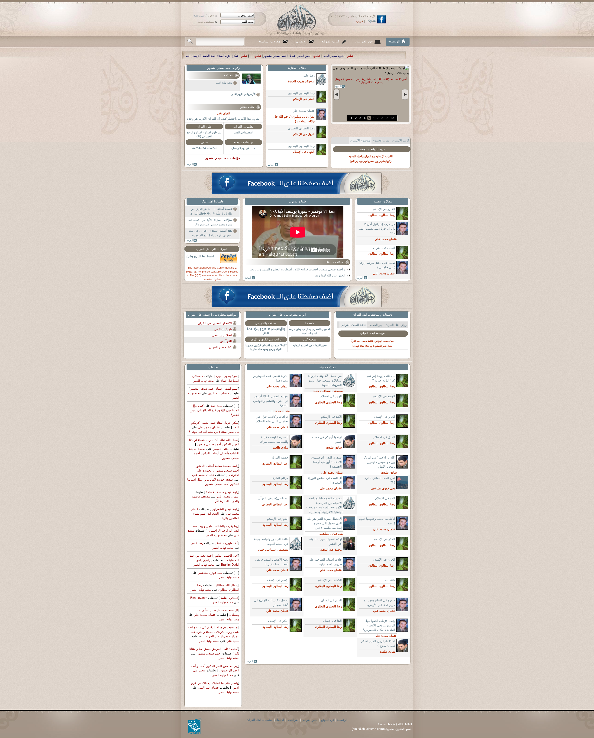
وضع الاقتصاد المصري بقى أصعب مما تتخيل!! (271, 562)
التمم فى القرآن (331, 600)
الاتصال (301, 41)
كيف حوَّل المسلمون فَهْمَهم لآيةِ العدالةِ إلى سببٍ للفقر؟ (214, 410)
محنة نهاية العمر (224, 82)
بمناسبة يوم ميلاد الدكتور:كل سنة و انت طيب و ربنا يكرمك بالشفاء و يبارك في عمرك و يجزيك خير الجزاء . (213, 632)
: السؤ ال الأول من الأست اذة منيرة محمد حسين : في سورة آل (210, 222)
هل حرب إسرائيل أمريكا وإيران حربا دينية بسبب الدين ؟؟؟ (376, 228)
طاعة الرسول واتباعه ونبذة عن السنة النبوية (271, 541)
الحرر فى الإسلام (384, 416)
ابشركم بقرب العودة (379, 148)
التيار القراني (310, 720)
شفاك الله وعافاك (226, 585)
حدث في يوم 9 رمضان (243, 148)
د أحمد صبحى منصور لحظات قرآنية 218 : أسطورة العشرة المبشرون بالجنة (297, 269)
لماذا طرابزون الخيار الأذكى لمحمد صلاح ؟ (377, 643)
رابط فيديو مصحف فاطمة (221, 492)
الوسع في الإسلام (384, 396)
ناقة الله (390, 580)
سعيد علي (232, 641)
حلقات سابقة (334, 262)
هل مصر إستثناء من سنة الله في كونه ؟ (214, 431)
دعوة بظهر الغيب (226, 376)
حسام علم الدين (218, 393)
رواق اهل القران (396, 325)
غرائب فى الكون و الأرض (266, 339)
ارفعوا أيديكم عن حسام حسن (327, 439)
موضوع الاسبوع (360, 140)
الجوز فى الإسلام (277, 518)
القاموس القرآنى (243, 126)
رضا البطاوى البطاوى (301, 93)
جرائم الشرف (279, 478)
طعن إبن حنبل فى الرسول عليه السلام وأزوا (372, 345)
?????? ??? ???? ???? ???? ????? (192, 164)
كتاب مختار (247, 107)
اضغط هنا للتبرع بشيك (200, 256)
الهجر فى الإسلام (331, 396)
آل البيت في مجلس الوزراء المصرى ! (324, 480)
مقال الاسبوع (381, 140)
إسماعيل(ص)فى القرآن (273, 498)
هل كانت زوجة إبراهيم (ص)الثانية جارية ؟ (381, 378)
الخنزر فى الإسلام (384, 209)
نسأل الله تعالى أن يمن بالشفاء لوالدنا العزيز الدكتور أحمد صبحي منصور (233, 56)
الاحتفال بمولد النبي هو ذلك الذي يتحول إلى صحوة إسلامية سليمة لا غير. (324, 523)
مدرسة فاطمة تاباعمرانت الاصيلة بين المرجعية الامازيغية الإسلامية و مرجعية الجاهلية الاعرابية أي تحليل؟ (324, 505)
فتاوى (204, 142)
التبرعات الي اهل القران (212, 249)
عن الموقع (327, 720)
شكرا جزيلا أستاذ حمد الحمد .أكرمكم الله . (318, 56)
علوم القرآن (204, 126)
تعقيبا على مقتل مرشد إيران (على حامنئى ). (377, 265)
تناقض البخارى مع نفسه (372, 341)
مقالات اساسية (269, 41)
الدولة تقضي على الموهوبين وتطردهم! (270, 378)
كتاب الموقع (330, 41)
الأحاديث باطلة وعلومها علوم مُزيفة (377, 521)
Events (309, 323)
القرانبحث (293, 720)
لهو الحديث (375, 325)
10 (392, 118)
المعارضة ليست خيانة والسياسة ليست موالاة (273, 439)
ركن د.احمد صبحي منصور (223, 68)
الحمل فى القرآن (384, 248)
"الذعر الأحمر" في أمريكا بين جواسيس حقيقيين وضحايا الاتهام (379, 462)
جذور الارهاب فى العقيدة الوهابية (310, 345)
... (358, 56)
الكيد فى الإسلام (331, 416)
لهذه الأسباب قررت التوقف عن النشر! (325, 541)
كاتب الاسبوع (400, 140)
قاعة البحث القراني (353, 325)
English (371, 21)
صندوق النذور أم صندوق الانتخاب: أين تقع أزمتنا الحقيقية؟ (326, 462)
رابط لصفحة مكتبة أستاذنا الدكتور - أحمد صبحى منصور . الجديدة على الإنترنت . (216, 470)
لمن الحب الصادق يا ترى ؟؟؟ (379, 480)
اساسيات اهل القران (260, 720)
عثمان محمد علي (304, 110)
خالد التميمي (220, 449)
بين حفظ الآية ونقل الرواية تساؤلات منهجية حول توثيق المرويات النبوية (325, 380)
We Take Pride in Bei (204, 148)
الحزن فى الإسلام (384, 559)
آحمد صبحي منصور (208, 653)
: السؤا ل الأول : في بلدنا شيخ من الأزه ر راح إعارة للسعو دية (210, 233)
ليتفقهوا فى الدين (243, 132)
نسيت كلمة (199, 15)
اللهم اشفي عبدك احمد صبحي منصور (394, 56)
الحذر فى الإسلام (384, 539)
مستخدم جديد (206, 21)
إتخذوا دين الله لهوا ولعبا (329, 275)
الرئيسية (394, 41)
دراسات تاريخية (243, 142)
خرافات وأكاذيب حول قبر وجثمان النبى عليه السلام (272, 419)
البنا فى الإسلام (332, 620)
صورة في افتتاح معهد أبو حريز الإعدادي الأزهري (379, 603)
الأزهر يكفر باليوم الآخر (243, 94)
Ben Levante (198, 598)
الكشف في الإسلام (330, 580)
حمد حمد (216, 406)
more (340, 86)
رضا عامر (309, 75)
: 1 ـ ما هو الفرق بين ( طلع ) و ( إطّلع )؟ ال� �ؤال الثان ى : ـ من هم (210, 212)
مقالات (228, 75)
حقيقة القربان (279, 457)
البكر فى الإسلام (278, 620)
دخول (210, 15)
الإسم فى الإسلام (277, 580)
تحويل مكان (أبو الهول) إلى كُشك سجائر (271, 603)
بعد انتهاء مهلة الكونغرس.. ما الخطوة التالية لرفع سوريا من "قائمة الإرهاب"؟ (370, 80)
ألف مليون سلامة (227, 543)
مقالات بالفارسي (266, 323)
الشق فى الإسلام (384, 437)
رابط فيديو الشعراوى (224, 509)
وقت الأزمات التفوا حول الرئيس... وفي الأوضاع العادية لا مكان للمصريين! (379, 625)
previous (336, 94)
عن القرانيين (364, 41)
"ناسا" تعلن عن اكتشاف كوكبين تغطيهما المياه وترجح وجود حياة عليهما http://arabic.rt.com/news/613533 (266, 349)
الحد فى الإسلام (385, 498)
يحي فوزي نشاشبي (209, 572)
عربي (359, 21)
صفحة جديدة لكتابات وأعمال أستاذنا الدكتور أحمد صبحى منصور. (214, 453)
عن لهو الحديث (373, 333)
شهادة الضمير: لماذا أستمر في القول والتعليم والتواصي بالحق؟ (270, 401)
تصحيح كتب (309, 339)
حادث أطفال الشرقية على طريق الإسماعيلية (325, 562)
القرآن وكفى (223, 113)
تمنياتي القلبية (229, 598)
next (405, 94)
